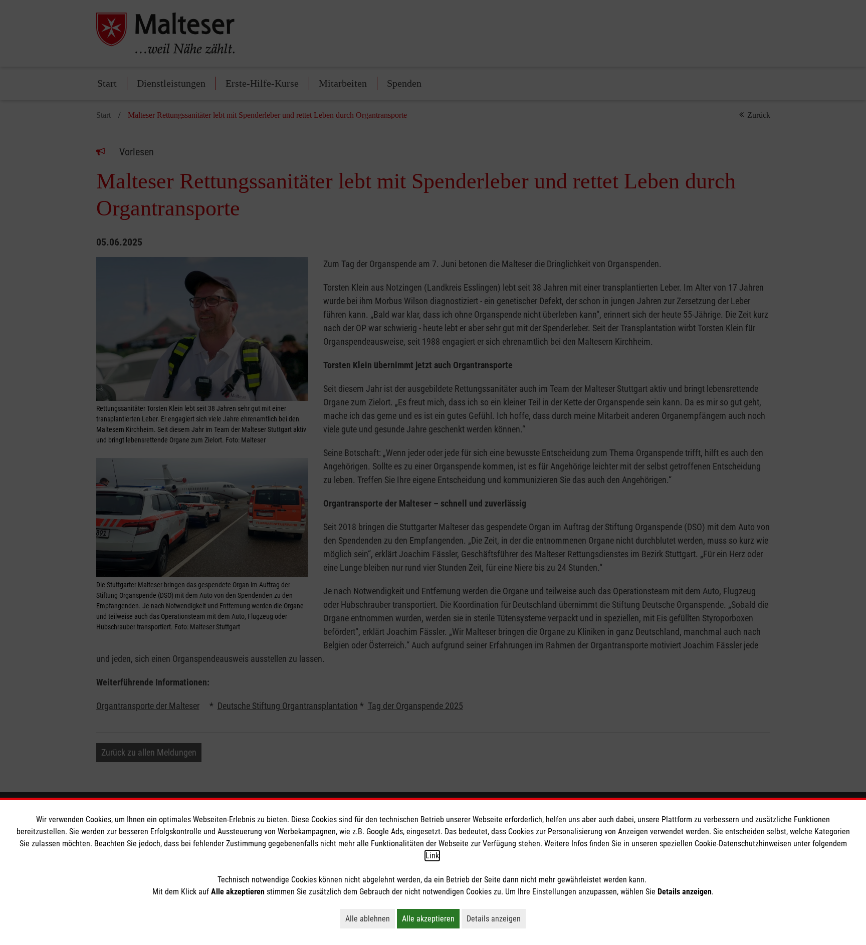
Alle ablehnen (370, 918)
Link (432, 855)
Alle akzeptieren (431, 918)
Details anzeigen (496, 918)
